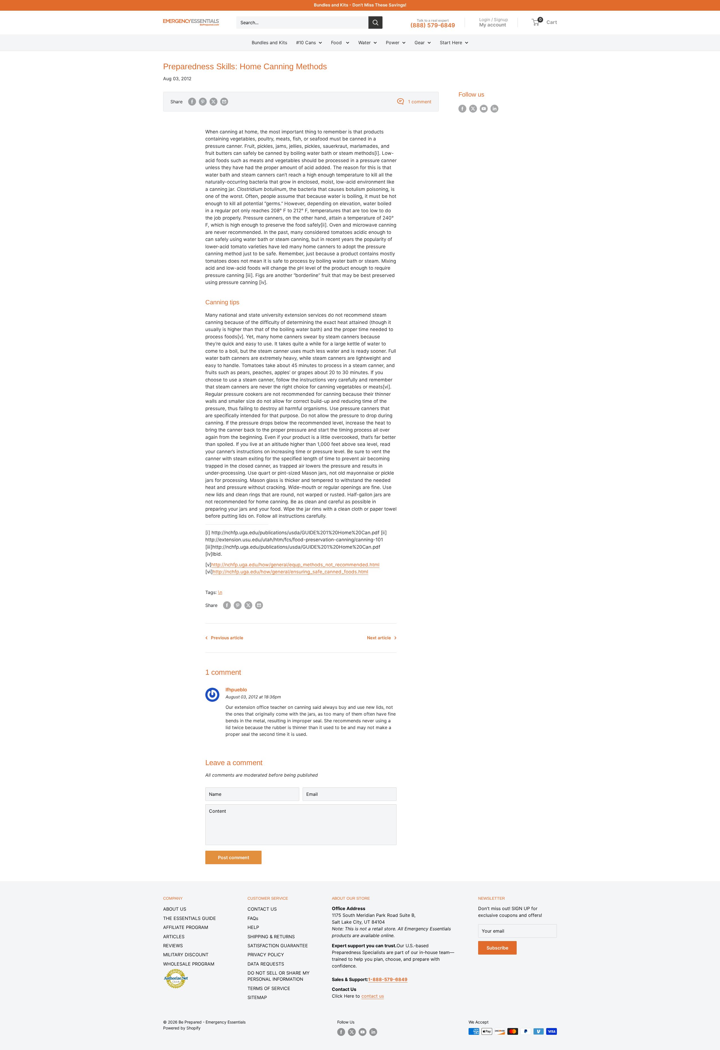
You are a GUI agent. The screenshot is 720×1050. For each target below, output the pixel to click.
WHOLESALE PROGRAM (188, 964)
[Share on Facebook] (192, 102)
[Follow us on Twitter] (473, 109)
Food (337, 42)
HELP (253, 927)
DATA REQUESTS (266, 964)
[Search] (375, 22)
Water (364, 42)
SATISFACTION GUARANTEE (278, 945)
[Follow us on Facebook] (462, 109)
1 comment (419, 101)
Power (392, 42)
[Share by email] (224, 102)
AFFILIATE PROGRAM (185, 927)
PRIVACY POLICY (266, 954)
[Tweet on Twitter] (213, 102)
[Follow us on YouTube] (484, 109)
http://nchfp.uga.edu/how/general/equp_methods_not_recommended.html (295, 565)
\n (220, 592)
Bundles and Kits (269, 42)
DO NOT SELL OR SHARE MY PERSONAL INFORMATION (279, 976)
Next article (379, 637)
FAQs (253, 918)
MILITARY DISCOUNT (185, 954)
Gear (420, 42)
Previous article (227, 637)
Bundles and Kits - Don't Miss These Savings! (360, 5)
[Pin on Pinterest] (203, 102)
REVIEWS (173, 945)
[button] (535, 22)
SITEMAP (257, 997)
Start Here (451, 42)
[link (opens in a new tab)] (175, 969)
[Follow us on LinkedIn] (494, 109)
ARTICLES (173, 936)
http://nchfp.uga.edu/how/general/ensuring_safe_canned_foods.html (290, 572)
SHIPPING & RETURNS (271, 936)
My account (492, 24)
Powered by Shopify (182, 1028)
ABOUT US (174, 909)
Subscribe (497, 948)
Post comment (233, 857)
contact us (372, 996)
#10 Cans (306, 42)
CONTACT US (262, 909)
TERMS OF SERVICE (269, 988)
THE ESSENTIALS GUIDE (189, 918)
